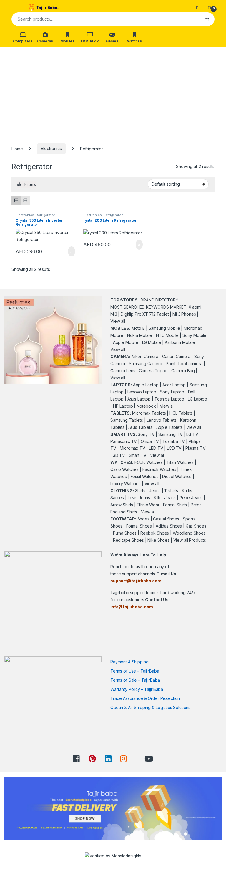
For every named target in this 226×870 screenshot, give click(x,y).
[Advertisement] (113, 91)
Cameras (45, 41)
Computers (22, 41)
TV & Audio (90, 41)
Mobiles (67, 41)
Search (207, 19)
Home (17, 148)
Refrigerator (45, 215)
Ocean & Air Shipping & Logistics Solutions (150, 707)
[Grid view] (16, 200)
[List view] (25, 200)
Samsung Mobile (164, 328)
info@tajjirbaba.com (131, 606)
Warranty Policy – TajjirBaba (136, 689)
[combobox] (105, 19)
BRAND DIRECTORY (159, 299)
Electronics (51, 148)
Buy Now (70, 251)
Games (112, 41)
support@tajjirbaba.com (136, 580)
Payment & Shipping (129, 661)
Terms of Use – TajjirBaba (134, 670)
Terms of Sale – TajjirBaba (135, 680)
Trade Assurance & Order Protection (145, 698)
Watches (134, 41)
